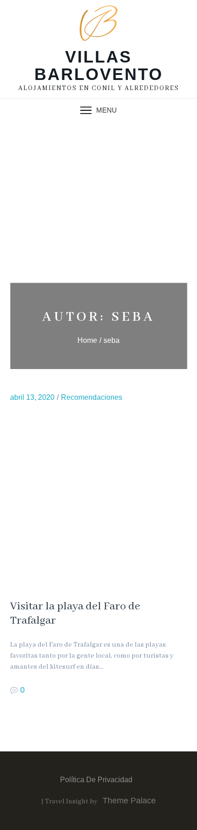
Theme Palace (129, 800)
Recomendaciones (91, 397)
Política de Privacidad (96, 780)
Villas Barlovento (98, 65)
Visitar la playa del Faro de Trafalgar (75, 613)
